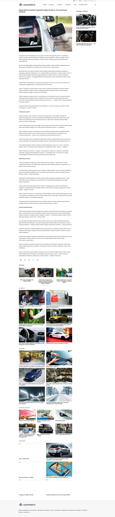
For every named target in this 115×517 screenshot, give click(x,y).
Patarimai (59, 4)
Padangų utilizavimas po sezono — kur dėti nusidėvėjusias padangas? (86, 44)
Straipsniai (68, 4)
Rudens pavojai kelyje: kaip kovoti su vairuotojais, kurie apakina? (31, 403)
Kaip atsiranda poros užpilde (26, 477)
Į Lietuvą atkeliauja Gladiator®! (63, 434)
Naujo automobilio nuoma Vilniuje (43, 421)
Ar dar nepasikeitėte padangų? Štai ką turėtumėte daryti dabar (85, 27)
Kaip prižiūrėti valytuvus (52, 366)
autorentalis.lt (26, 512)
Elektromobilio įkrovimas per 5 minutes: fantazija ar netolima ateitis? (64, 281)
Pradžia (45, 4)
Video (75, 4)
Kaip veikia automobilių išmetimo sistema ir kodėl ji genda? (59, 384)
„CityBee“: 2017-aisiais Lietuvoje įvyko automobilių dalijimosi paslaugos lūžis (27, 436)
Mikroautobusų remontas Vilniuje (43, 435)
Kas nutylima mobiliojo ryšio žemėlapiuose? (57, 477)
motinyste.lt (84, 510)
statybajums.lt (26, 510)
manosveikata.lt (33, 510)
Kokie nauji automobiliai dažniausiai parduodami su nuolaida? (31, 384)
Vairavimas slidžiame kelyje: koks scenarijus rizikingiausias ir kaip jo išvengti (57, 403)
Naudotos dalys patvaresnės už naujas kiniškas (58, 495)
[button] (43, 285)
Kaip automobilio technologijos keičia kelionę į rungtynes (30, 306)
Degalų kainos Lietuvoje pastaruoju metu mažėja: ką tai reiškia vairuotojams (31, 325)
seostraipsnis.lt (58, 510)
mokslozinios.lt (65, 510)
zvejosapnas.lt (72, 510)
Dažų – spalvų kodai (24, 458)
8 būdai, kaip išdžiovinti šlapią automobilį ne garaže (32, 366)
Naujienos (51, 4)
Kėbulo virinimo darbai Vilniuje (26, 420)
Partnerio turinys (83, 4)
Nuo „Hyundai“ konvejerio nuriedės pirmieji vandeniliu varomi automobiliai (57, 459)
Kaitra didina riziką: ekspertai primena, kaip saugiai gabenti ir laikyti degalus (59, 306)
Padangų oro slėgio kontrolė (26, 495)
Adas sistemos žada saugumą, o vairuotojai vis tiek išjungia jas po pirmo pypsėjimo (32, 344)
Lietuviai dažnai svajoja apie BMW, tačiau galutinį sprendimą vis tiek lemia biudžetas (58, 325)
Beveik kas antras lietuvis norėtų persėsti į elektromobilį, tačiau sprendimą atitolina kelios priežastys (45, 281)
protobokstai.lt (78, 510)
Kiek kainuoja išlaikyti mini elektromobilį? (27, 280)
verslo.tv (52, 510)
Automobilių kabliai (60, 420)
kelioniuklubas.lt (40, 510)
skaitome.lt (47, 510)
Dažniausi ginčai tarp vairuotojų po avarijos (57, 343)
